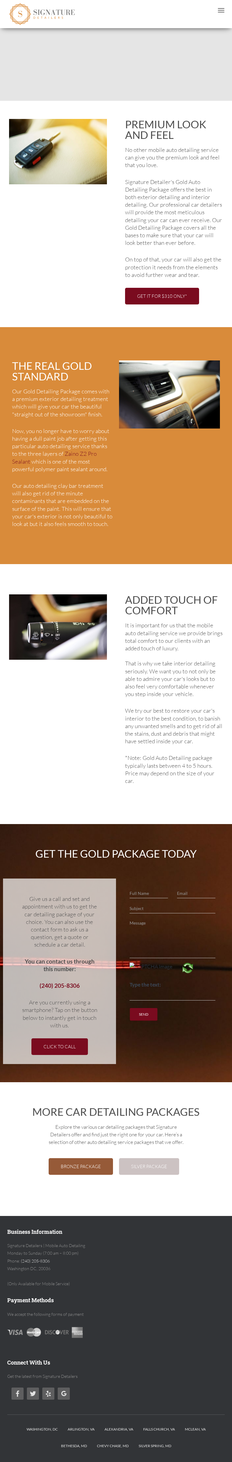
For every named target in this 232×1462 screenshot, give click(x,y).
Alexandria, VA (119, 1429)
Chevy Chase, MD (113, 1446)
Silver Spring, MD (155, 1446)
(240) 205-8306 (60, 985)
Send (143, 1014)
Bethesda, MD (74, 1446)
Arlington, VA (81, 1429)
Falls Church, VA (159, 1429)
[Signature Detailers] (42, 14)
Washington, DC (42, 1429)
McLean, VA (195, 1429)
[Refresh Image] (187, 969)
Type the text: (145, 984)
